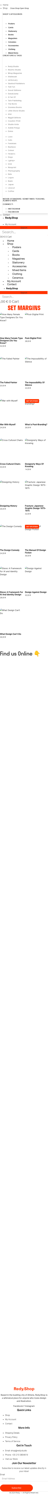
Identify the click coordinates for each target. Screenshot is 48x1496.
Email (2, 1475)
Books (16, 255)
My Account (14, 281)
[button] (20, 316)
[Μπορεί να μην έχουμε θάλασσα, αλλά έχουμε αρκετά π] (12, 1053)
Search (24, 228)
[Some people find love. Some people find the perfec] (12, 1160)
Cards (15, 251)
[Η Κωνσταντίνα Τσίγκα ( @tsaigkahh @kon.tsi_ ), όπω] (12, 1337)
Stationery (18, 262)
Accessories (19, 266)
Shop (10, 244)
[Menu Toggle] (2, 222)
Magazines (18, 259)
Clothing (17, 274)
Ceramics (17, 278)
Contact (12, 284)
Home (10, 241)
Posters (16, 247)
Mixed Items (19, 270)
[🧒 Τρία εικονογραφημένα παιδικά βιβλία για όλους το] (12, 1246)
